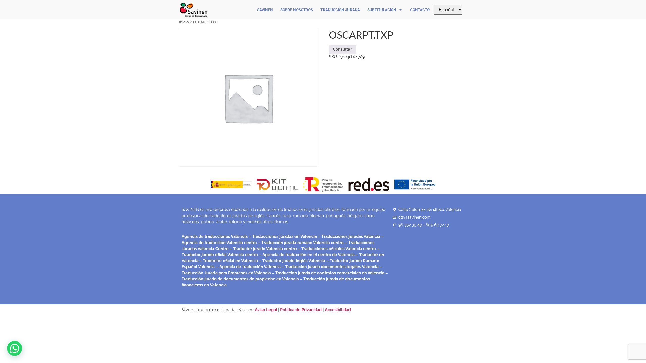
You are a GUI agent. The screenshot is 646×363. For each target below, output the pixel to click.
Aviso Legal (266, 309)
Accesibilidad (338, 309)
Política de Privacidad (301, 309)
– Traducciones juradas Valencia (348, 236)
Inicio (184, 22)
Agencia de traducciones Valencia (215, 236)
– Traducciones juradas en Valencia (282, 236)
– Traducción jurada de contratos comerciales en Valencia (327, 272)
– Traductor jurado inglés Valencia (292, 260)
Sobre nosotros (296, 10)
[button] (14, 348)
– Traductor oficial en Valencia (228, 260)
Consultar (342, 49)
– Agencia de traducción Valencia (248, 266)
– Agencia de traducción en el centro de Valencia (306, 254)
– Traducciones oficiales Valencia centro (336, 248)
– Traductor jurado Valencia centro (263, 248)
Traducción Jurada (340, 10)
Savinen (265, 10)
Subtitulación (381, 10)
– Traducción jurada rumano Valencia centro (300, 242)
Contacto (420, 10)
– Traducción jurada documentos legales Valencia (330, 266)
